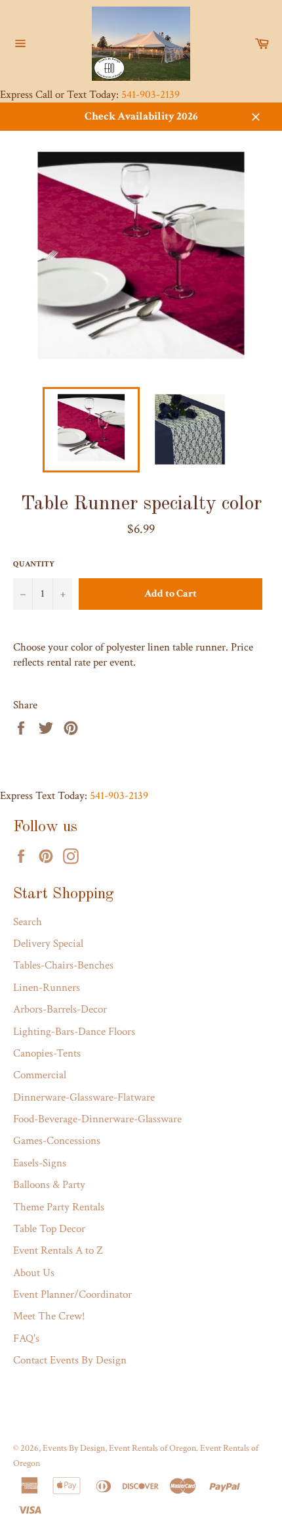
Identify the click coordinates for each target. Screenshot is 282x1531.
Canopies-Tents (47, 1053)
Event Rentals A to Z (58, 1250)
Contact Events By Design (70, 1360)
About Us (33, 1273)
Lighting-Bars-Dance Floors (74, 1031)
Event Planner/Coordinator (72, 1294)
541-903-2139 (150, 94)
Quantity (33, 564)
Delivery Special (48, 943)
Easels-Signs (39, 1163)
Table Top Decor (49, 1229)
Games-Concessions (56, 1140)
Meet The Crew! (49, 1316)
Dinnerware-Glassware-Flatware (84, 1097)
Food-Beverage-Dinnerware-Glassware (97, 1119)
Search (27, 922)
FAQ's (26, 1338)
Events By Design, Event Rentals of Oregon (119, 1448)
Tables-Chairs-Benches (63, 965)
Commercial (39, 1075)
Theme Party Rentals (58, 1207)
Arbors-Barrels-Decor (60, 1009)
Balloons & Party (49, 1184)
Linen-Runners (46, 987)
